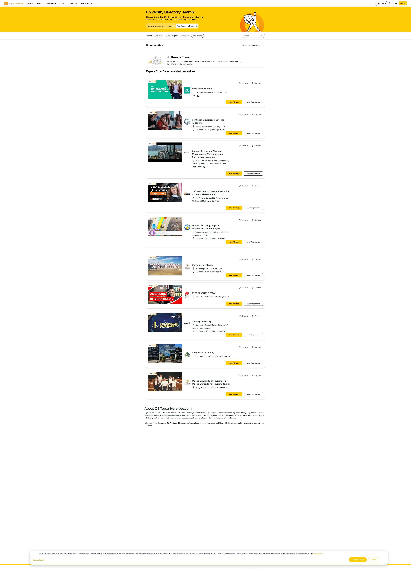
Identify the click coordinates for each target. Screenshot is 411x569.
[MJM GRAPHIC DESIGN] (187, 295)
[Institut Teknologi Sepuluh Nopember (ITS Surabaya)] (187, 227)
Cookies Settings (38, 560)
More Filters (197, 36)
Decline (373, 560)
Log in (395, 3)
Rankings (30, 3)
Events (62, 3)
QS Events (159, 418)
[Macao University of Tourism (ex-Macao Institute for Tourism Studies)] (187, 382)
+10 (228, 297)
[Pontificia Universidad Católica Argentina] (187, 121)
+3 (198, 95)
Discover (40, 3)
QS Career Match (151, 423)
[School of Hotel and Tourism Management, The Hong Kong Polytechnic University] (187, 153)
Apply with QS (381, 3)
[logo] (13, 3)
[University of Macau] (187, 267)
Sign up (402, 3)
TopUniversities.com (152, 413)
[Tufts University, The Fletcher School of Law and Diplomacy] (187, 193)
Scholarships (72, 3)
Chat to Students (86, 3)
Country (184, 36)
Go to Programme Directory (186, 26)
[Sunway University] (187, 323)
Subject (157, 36)
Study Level (170, 36)
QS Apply (170, 418)
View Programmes (253, 102)
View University (234, 102)
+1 (227, 388)
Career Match (51, 3)
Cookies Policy (318, 554)
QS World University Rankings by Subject (179, 415)
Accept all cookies (358, 560)
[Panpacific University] (187, 354)
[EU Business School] (187, 90)
